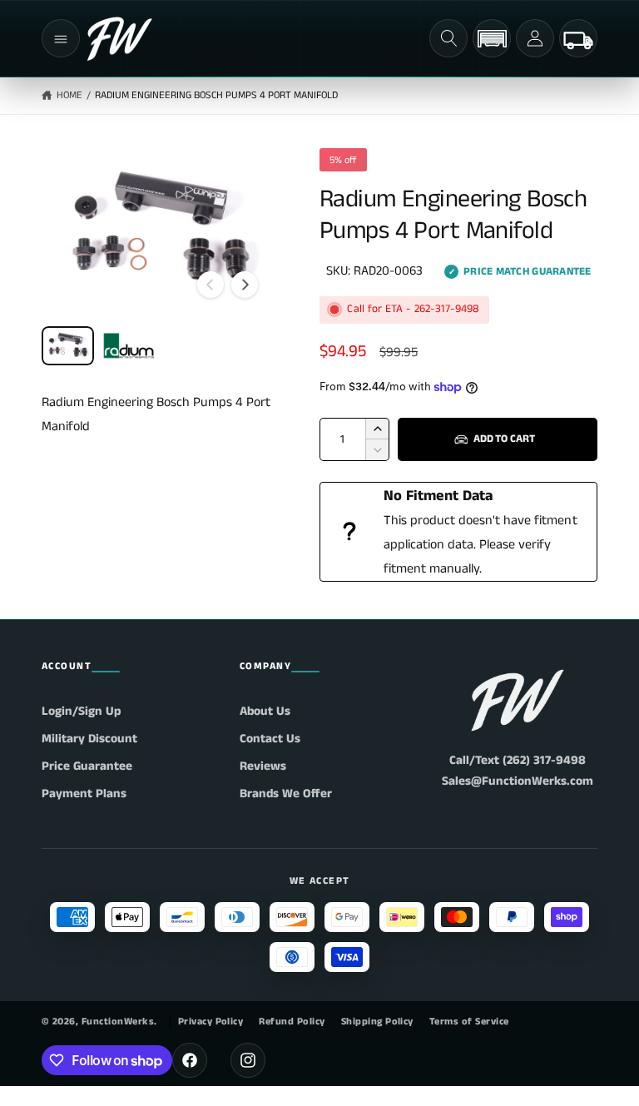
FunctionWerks (118, 1021)
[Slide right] (244, 284)
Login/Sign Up (81, 711)
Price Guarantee (87, 766)
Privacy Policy (211, 1021)
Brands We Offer (286, 793)
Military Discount (89, 738)
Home (69, 95)
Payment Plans (84, 793)
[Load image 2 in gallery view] (128, 345)
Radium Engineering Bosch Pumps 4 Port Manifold (217, 95)
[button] (61, 38)
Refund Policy (291, 1021)
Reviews (263, 766)
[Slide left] (210, 284)
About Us (265, 711)
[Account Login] (535, 38)
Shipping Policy (377, 1021)
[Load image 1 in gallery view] (68, 345)
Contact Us (270, 738)
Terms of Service (469, 1021)
